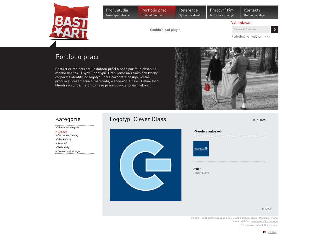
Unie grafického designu (264, 221)
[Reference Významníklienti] (191, 12)
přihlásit (272, 232)
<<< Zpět (266, 208)
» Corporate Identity (66, 135)
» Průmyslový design (67, 151)
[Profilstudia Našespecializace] (120, 12)
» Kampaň (61, 143)
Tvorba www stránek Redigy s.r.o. (259, 225)
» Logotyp (61, 131)
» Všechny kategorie (67, 127)
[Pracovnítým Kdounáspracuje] (224, 12)
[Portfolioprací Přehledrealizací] (157, 12)
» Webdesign (62, 147)
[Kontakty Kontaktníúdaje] (259, 12)
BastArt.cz (213, 218)
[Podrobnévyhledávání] (247, 36)
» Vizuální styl (63, 139)
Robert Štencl (201, 172)
